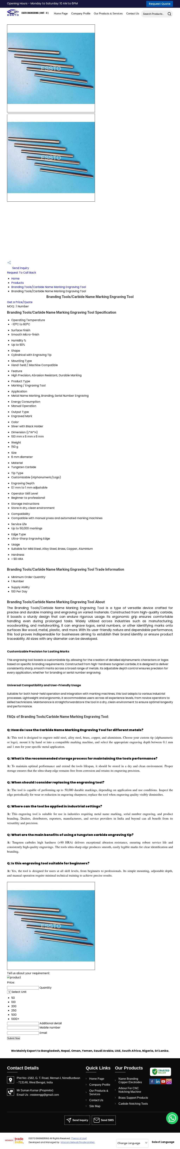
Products (17, 283)
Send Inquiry (20, 268)
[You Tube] (163, 1084)
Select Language (163, 1142)
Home (15, 279)
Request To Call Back (21, 273)
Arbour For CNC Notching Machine (129, 1090)
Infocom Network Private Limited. (78, 1142)
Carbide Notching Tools (133, 1103)
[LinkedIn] (157, 1084)
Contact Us (132, 13)
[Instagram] (169, 1084)
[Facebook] (152, 1084)
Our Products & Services (108, 13)
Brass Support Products (133, 1097)
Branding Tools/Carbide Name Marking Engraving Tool (48, 287)
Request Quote (159, 4)
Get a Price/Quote (20, 302)
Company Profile (80, 13)
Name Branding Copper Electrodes (130, 1080)
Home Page (61, 13)
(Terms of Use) (79, 1138)
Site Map (94, 1106)
